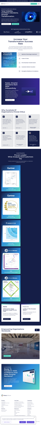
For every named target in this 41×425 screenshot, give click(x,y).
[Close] (34, 417)
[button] (29, 4)
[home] (5, 3)
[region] (18, 420)
